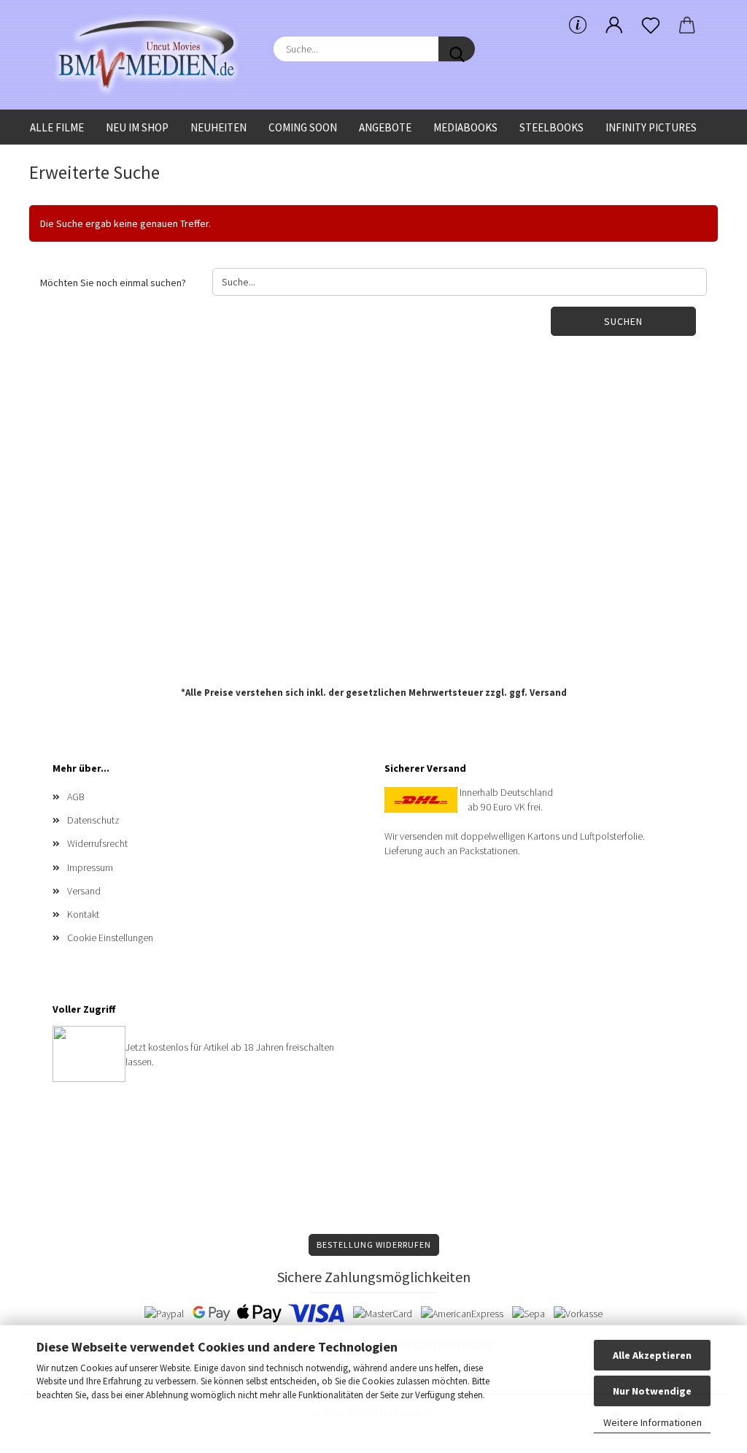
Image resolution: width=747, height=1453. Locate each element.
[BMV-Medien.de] (152, 55)
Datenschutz (93, 820)
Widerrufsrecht (97, 843)
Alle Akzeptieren (652, 1355)
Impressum (90, 867)
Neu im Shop (137, 127)
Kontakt (83, 914)
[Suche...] (456, 49)
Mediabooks (465, 127)
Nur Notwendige (652, 1391)
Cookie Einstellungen (110, 937)
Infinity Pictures (651, 127)
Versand (548, 692)
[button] (614, 25)
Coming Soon (302, 127)
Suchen (623, 321)
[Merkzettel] (650, 25)
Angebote (385, 127)
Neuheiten (218, 127)
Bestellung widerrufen (374, 1244)
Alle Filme (57, 127)
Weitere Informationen (652, 1422)
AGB (76, 796)
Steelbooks (551, 127)
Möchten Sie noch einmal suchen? (113, 282)
